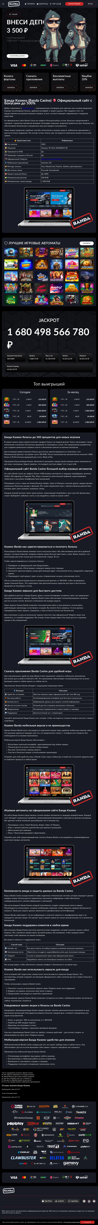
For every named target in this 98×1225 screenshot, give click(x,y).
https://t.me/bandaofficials (52, 159)
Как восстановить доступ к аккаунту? (18, 1078)
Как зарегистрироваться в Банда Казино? (19, 1074)
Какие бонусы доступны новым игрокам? (19, 1076)
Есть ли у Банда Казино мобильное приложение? (22, 1082)
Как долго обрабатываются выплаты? (18, 1080)
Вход (90, 4)
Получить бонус (17, 56)
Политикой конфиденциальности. (74, 1222)
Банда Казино (28, 108)
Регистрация (74, 4)
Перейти (11, 87)
